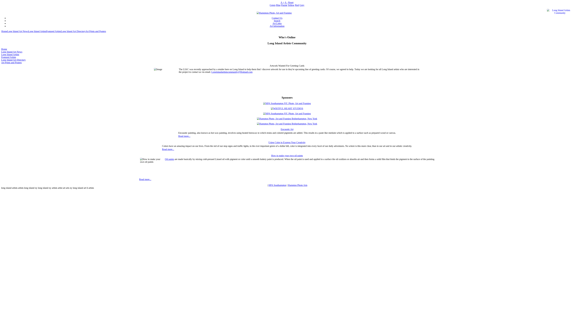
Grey (302, 5)
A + (282, 2)
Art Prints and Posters (96, 31)
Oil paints (169, 159)
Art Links (277, 23)
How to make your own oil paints (287, 155)
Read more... (184, 136)
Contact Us (277, 18)
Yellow (291, 5)
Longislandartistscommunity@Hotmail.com (231, 72)
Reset (290, 2)
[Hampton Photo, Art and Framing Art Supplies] (274, 12)
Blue (278, 5)
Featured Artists (53, 31)
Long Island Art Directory (73, 31)
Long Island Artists (37, 31)
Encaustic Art (287, 129)
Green (272, 5)
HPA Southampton (277, 185)
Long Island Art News (17, 31)
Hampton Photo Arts (297, 185)
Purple (284, 5)
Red (297, 5)
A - (286, 2)
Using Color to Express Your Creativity (287, 142)
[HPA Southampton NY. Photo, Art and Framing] (287, 102)
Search (277, 20)
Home (4, 31)
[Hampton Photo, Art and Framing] (287, 107)
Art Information (277, 26)
